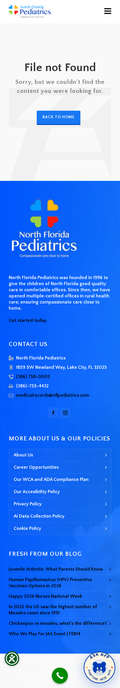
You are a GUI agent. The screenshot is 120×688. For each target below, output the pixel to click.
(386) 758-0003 (33, 376)
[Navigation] (107, 11)
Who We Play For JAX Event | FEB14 (44, 633)
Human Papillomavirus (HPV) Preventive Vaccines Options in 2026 (50, 582)
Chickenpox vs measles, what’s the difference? (58, 623)
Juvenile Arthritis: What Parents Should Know (56, 569)
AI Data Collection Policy (39, 516)
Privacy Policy (28, 504)
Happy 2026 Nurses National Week (45, 596)
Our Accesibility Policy (37, 491)
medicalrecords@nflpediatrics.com (52, 395)
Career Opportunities (36, 467)
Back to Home (59, 117)
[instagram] (65, 412)
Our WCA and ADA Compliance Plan (51, 479)
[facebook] (53, 412)
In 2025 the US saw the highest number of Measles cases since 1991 (53, 609)
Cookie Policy (27, 528)
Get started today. (28, 320)
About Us (23, 455)
